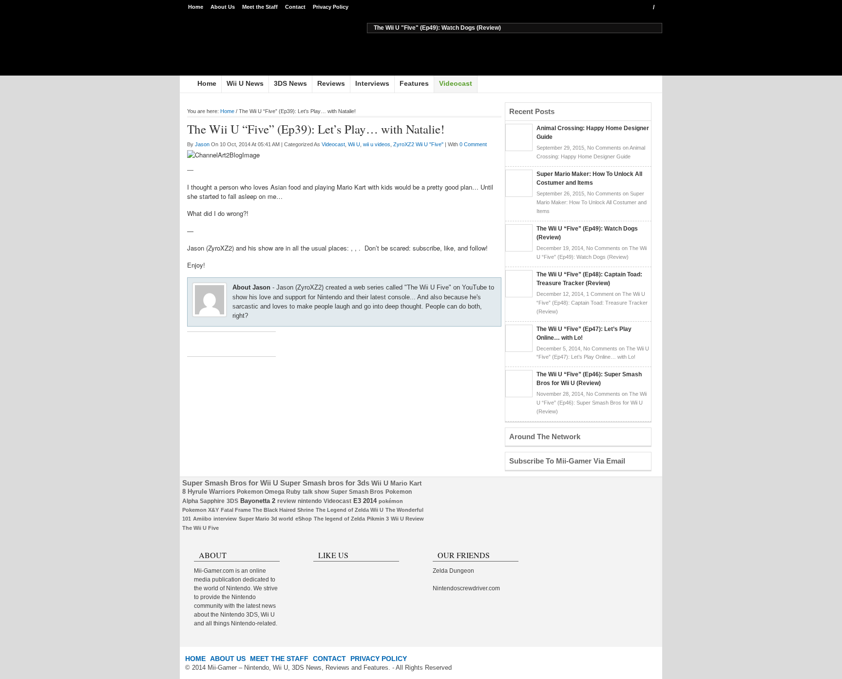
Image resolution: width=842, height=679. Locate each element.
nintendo (310, 501)
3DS (232, 501)
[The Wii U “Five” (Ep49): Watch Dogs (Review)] (519, 249)
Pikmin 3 (378, 519)
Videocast (455, 83)
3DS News (290, 83)
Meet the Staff (260, 7)
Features (414, 83)
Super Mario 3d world (266, 519)
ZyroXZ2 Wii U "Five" (418, 144)
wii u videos (376, 144)
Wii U (354, 144)
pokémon (391, 501)
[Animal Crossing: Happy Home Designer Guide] (519, 149)
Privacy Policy (330, 7)
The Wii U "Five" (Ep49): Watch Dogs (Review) (437, 27)
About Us (222, 7)
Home (195, 7)
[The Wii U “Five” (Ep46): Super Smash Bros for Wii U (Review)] (519, 395)
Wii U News (245, 83)
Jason (202, 144)
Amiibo (202, 519)
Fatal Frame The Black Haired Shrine (267, 510)
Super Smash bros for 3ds (324, 483)
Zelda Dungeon (453, 570)
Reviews (331, 83)
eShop (303, 519)
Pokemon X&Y (200, 510)
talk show (316, 491)
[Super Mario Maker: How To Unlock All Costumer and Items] (519, 194)
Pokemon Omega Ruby (269, 491)
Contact (295, 7)
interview (225, 519)
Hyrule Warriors (211, 491)
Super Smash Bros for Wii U (230, 483)
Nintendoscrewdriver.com (466, 588)
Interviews (372, 83)
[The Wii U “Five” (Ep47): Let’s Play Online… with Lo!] (519, 349)
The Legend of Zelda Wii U (349, 510)
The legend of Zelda (339, 519)
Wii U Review (407, 519)
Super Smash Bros (357, 491)
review (286, 501)
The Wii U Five (200, 528)
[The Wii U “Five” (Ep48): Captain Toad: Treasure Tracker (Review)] (519, 295)
